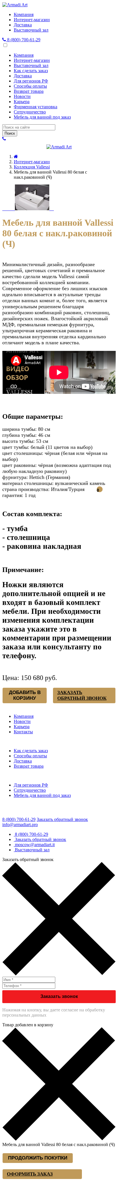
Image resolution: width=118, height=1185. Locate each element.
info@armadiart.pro (20, 824)
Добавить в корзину (25, 695)
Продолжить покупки (37, 1158)
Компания (24, 14)
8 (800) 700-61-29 (23, 39)
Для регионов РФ (31, 80)
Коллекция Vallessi (32, 166)
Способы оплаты (30, 86)
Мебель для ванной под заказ (42, 117)
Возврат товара (29, 91)
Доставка (23, 24)
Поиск (10, 133)
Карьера (22, 101)
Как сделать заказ (31, 70)
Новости (22, 96)
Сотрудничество (30, 111)
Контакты (23, 731)
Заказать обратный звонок (82, 695)
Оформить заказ (30, 1174)
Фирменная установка (35, 106)
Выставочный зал (31, 29)
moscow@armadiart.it (34, 844)
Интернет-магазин (32, 19)
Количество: (14, 392)
